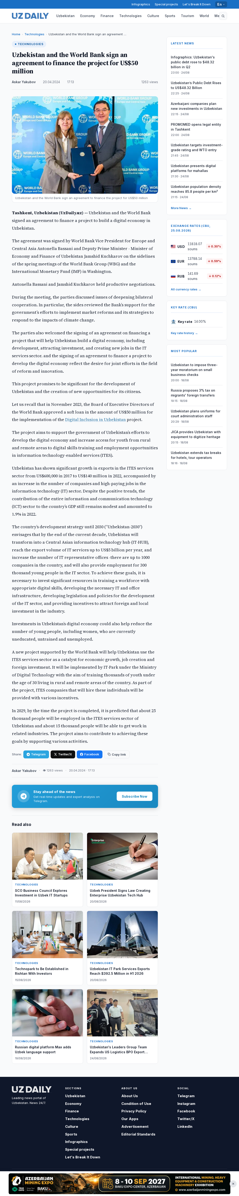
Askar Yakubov (24, 82)
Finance (107, 16)
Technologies (130, 16)
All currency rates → (186, 289)
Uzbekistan (65, 16)
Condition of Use (136, 1103)
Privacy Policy (133, 1111)
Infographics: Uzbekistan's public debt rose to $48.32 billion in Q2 (193, 62)
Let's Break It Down (197, 4)
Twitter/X (65, 754)
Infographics (141, 4)
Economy (87, 16)
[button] (223, 16)
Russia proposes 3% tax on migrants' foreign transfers (193, 392)
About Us (129, 1096)
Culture (153, 16)
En (219, 4)
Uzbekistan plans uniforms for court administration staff (195, 413)
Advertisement (134, 1126)
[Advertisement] (119, 1183)
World (204, 16)
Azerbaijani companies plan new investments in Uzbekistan (196, 106)
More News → (181, 208)
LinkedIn (184, 1126)
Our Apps (129, 1119)
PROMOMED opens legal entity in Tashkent (196, 126)
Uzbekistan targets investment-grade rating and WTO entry (197, 147)
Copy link (119, 754)
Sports (170, 16)
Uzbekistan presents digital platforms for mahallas (193, 168)
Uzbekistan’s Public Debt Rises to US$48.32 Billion (196, 85)
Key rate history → (184, 333)
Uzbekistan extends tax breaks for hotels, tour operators (196, 455)
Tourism (187, 16)
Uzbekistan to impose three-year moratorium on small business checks (194, 370)
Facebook (91, 754)
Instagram (186, 1103)
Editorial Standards (138, 1134)
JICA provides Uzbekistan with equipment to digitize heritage (196, 434)
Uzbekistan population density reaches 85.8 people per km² (196, 189)
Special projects (166, 4)
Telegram (38, 754)
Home (16, 34)
